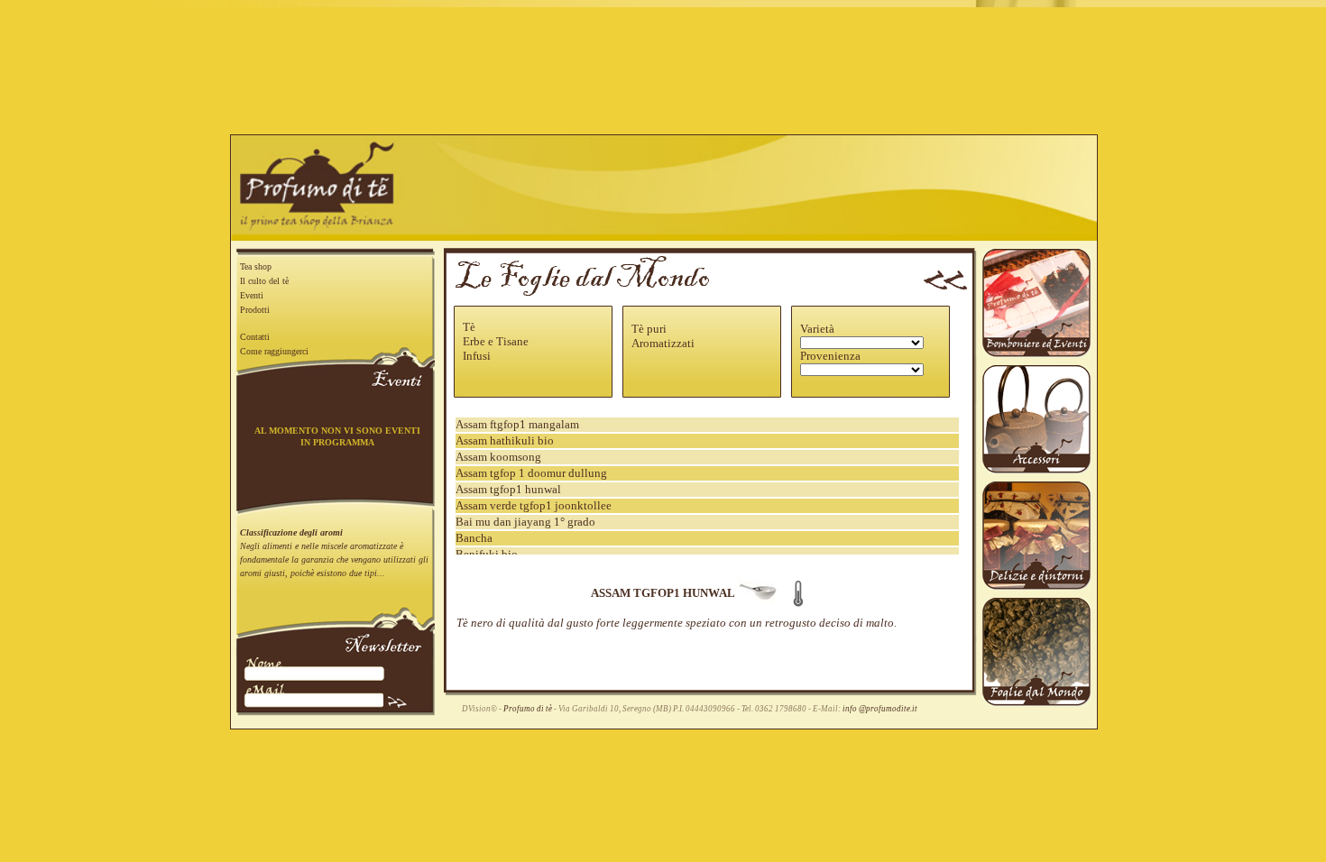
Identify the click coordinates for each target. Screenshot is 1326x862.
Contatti (255, 337)
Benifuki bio (487, 554)
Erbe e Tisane (496, 341)
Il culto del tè (264, 281)
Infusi (477, 355)
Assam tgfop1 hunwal (508, 489)
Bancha (474, 538)
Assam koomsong (498, 456)
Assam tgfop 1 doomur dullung (531, 473)
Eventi (251, 295)
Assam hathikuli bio (505, 440)
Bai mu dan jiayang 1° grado (525, 521)
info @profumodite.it (880, 708)
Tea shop (256, 266)
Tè (469, 327)
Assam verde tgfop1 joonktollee (534, 505)
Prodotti (255, 310)
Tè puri (649, 328)
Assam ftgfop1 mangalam (517, 424)
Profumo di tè (527, 708)
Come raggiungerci (274, 351)
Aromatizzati (663, 343)
